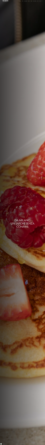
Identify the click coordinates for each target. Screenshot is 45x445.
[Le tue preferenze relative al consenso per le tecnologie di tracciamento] (1, 444)
